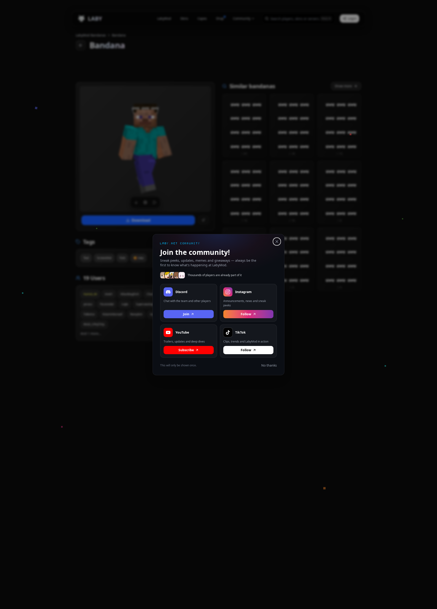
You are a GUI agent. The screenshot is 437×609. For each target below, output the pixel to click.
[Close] (277, 241)
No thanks (269, 365)
